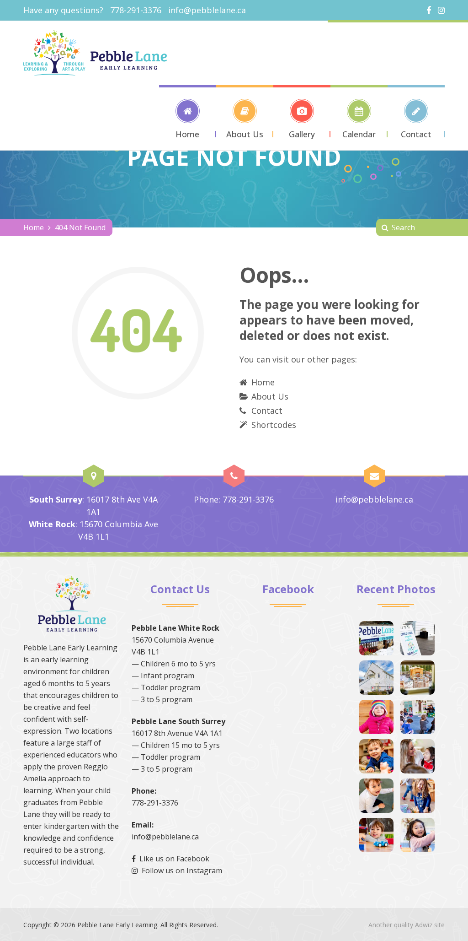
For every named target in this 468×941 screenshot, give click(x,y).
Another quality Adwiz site (406, 924)
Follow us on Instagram (180, 870)
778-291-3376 (155, 803)
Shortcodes (273, 424)
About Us (269, 396)
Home (33, 227)
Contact (266, 410)
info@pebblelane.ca (207, 10)
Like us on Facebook (172, 859)
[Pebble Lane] (95, 52)
